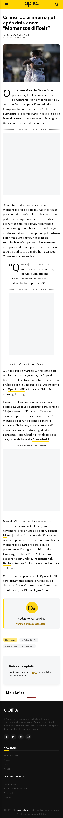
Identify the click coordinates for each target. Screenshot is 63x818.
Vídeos (7, 769)
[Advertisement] (31, 164)
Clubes (7, 760)
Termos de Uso (11, 793)
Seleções (8, 764)
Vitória (42, 100)
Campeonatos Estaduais (19, 646)
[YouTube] (28, 737)
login (34, 672)
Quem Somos (10, 784)
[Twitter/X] (21, 737)
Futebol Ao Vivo (11, 755)
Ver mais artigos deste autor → (32, 623)
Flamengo (9, 114)
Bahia (38, 380)
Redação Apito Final (18, 35)
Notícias (10, 639)
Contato (7, 797)
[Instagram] (13, 737)
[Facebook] (6, 737)
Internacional (43, 559)
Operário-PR (24, 100)
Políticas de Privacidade (15, 788)
